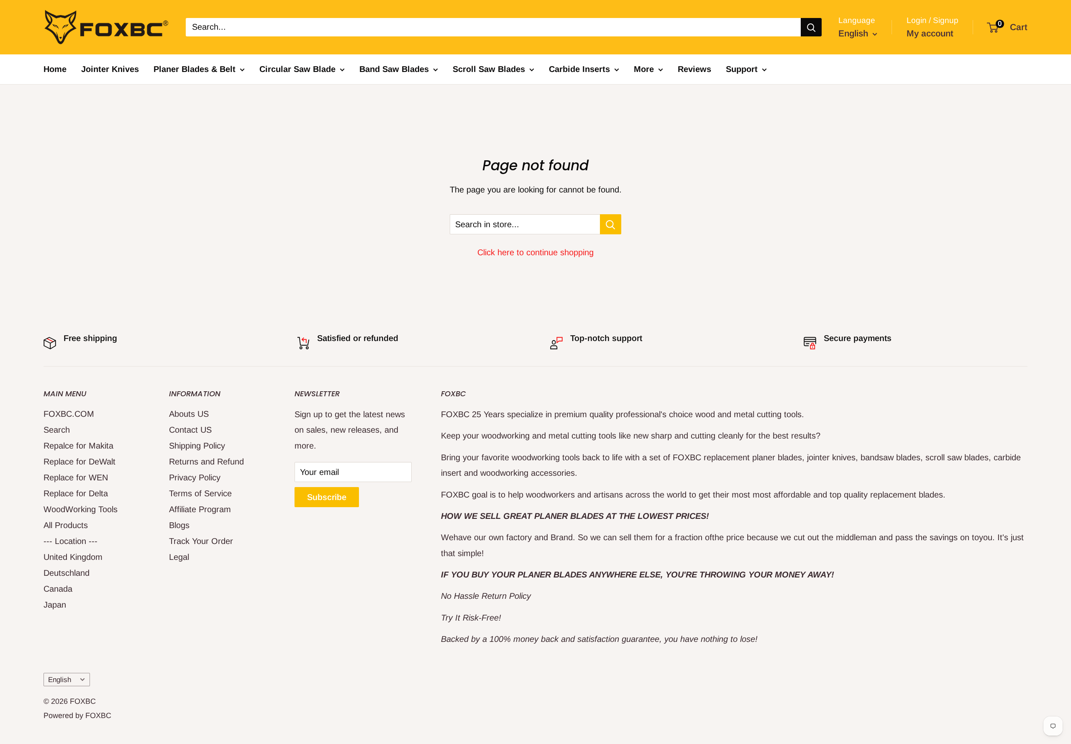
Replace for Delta (76, 493)
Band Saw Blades (394, 69)
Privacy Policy (194, 477)
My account (930, 33)
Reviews (694, 69)
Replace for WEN (76, 477)
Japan (55, 604)
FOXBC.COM (69, 413)
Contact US (190, 429)
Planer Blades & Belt (195, 69)
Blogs (179, 525)
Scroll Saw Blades (489, 69)
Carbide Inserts (579, 69)
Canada (58, 588)
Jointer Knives (110, 69)
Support (742, 69)
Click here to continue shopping (535, 252)
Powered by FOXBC (77, 715)
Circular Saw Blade (297, 69)
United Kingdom (73, 557)
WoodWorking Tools (81, 509)
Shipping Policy (197, 445)
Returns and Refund (206, 461)
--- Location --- (70, 541)
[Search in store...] (610, 224)
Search (57, 429)
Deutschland (67, 572)
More (644, 69)
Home (55, 69)
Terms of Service (200, 493)
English (59, 680)
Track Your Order (201, 541)
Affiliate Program (200, 509)
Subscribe (326, 497)
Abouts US (189, 413)
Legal (179, 557)
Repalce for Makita (78, 445)
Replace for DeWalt (79, 461)
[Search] (811, 27)
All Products (66, 525)
